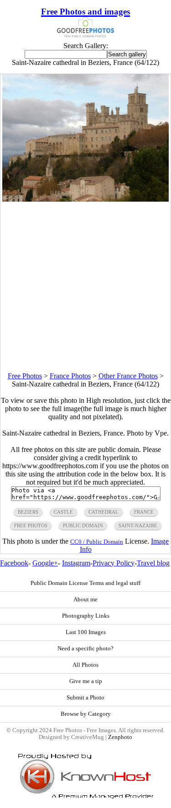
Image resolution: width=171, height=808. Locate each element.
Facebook (14, 563)
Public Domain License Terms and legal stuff (85, 583)
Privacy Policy (114, 563)
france (144, 512)
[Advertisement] (85, 287)
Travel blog (153, 563)
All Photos (85, 665)
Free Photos (25, 376)
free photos (30, 525)
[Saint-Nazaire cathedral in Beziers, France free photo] (85, 199)
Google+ (45, 563)
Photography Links (85, 616)
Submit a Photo (85, 697)
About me (85, 599)
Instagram (76, 563)
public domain (83, 525)
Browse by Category (86, 714)
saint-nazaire (138, 525)
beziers (28, 512)
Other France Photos (128, 376)
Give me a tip (85, 681)
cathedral (103, 512)
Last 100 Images (86, 632)
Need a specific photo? (85, 648)
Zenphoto (120, 737)
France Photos (70, 376)
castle (63, 512)
